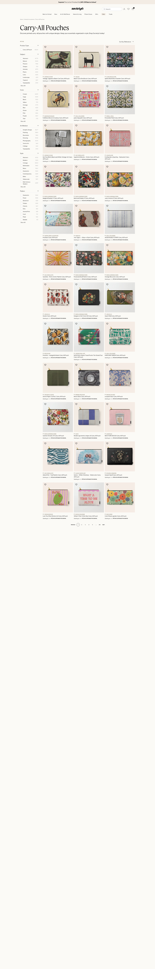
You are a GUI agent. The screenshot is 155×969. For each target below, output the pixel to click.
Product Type (24, 45)
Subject (22, 54)
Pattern (22, 191)
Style (21, 153)
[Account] (124, 9)
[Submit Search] (104, 9)
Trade (110, 14)
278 (99, 524)
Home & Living (77, 14)
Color (22, 90)
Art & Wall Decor (65, 14)
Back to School (47, 14)
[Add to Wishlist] (45, 47)
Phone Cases (88, 14)
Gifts (96, 14)
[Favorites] (128, 9)
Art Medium (24, 126)
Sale (103, 14)
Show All (23, 85)
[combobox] (112, 9)
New (55, 14)
